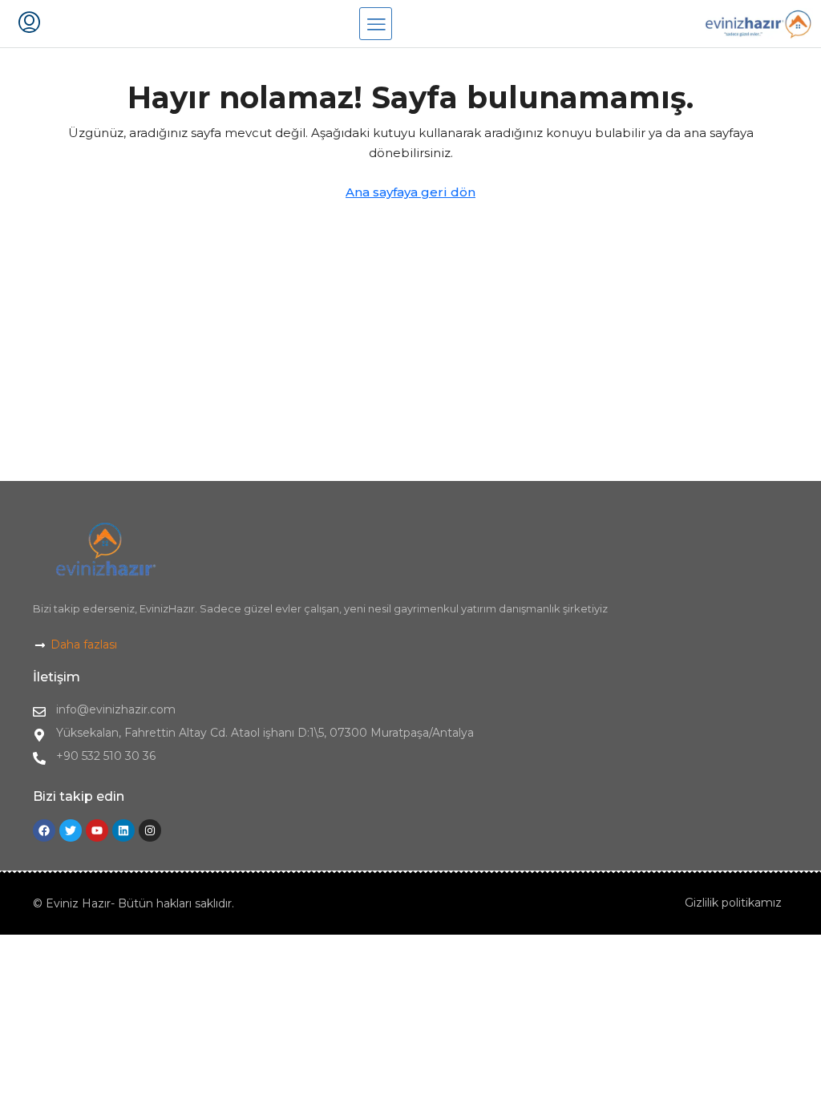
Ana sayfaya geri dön (410, 192)
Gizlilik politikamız (733, 902)
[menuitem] (29, 24)
